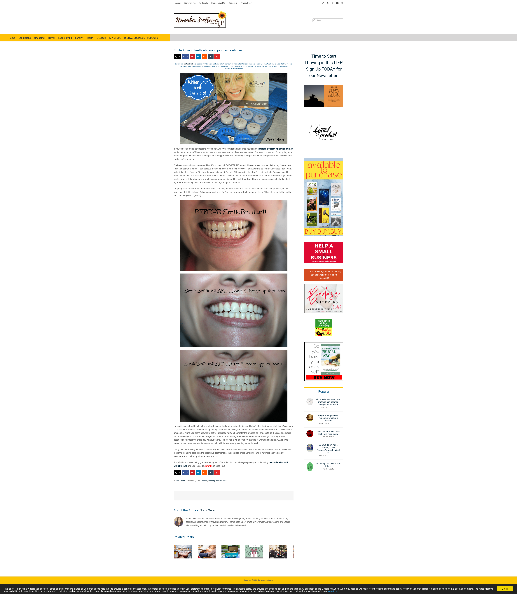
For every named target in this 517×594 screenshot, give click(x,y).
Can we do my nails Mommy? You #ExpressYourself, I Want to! (328, 449)
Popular (323, 391)
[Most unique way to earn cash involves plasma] (309, 432)
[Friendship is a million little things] (310, 464)
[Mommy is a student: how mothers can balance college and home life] (309, 400)
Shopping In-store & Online (217, 481)
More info (332, 591)
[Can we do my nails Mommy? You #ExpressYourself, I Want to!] (309, 445)
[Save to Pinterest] (192, 56)
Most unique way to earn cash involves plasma (328, 432)
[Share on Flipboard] (217, 56)
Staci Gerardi (180, 481)
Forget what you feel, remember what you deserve (328, 418)
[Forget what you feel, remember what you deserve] (309, 416)
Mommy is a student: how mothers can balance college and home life (328, 402)
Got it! (505, 588)
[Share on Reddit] (204, 56)
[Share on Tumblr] (211, 56)
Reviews (204, 481)
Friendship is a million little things (328, 464)
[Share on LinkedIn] (198, 56)
